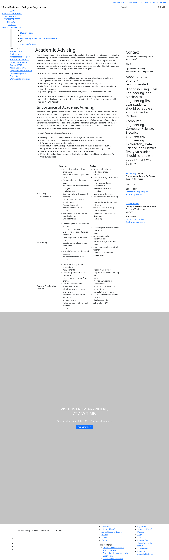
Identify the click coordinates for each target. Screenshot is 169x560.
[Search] (151, 7)
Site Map (105, 537)
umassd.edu (119, 2)
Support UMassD (144, 529)
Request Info (143, 540)
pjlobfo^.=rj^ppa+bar (135, 219)
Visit (139, 537)
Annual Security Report (112, 532)
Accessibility (142, 548)
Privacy (105, 534)
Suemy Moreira (132, 203)
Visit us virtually (84, 427)
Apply (139, 534)
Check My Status (147, 2)
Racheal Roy (131, 173)
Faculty (12, 24)
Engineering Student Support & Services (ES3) (40, 38)
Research (11, 22)
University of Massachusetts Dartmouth (41, 526)
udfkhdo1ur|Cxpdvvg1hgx (137, 191)
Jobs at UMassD (108, 529)
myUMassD (162, 2)
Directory (132, 2)
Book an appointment (135, 194)
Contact (105, 540)
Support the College (11, 27)
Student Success (11, 19)
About (12, 11)
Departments (11, 16)
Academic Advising (28, 44)
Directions (106, 526)
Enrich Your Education (19, 59)
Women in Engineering (20, 79)
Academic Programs (12, 13)
